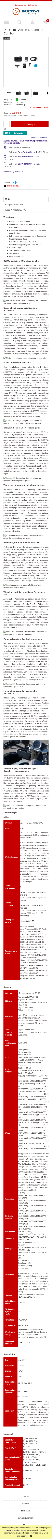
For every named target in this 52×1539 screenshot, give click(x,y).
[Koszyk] (45, 22)
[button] (6, 22)
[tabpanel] (26, 854)
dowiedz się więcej (11, 171)
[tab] (26, 199)
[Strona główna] (26, 11)
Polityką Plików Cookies (16, 1530)
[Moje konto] (32, 22)
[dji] (15, 182)
